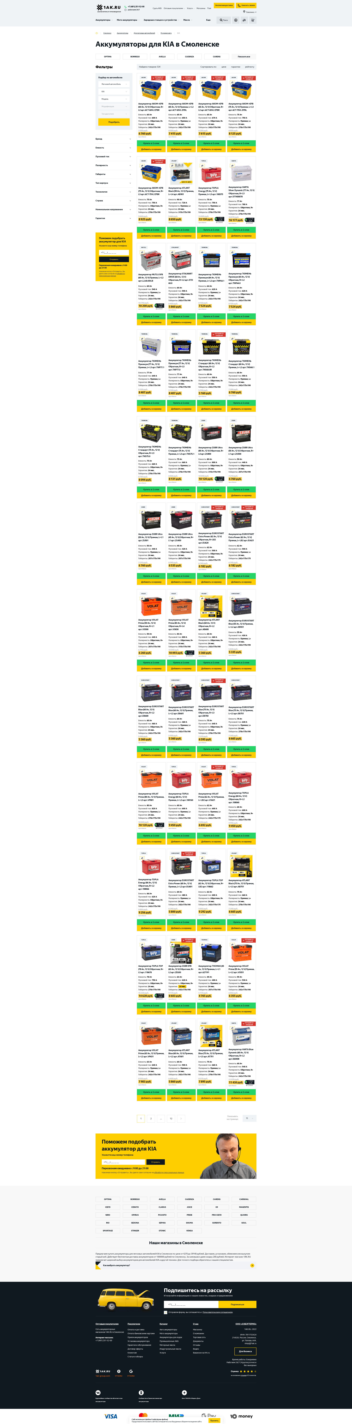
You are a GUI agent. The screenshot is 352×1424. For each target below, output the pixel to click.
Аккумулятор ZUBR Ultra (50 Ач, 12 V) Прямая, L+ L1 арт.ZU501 (150, 537)
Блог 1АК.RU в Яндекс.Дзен (191, 1398)
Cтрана (99, 200)
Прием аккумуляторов (138, 1337)
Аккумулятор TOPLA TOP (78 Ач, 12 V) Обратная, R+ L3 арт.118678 (150, 969)
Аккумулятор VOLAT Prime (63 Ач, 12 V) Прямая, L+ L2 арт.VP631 (151, 1053)
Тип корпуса (102, 183)
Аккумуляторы (103, 20)
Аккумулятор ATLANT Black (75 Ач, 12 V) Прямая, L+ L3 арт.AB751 (241, 883)
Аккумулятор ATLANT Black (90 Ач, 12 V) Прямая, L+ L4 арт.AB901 (181, 191)
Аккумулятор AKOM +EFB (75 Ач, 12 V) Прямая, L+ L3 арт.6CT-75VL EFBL (241, 107)
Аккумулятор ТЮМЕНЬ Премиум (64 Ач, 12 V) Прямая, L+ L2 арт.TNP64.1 (211, 277)
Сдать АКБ (157, 8)
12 (171, 1118)
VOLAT (143, 594)
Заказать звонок (248, 5)
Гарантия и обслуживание (139, 1345)
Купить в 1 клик (151, 143)
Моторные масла (167, 1345)
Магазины (201, 8)
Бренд (99, 139)
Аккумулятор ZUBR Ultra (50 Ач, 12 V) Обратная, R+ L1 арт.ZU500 (241, 450)
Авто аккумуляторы (168, 1329)
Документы (198, 1341)
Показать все (244, 57)
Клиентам (132, 1353)
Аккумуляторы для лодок (171, 1337)
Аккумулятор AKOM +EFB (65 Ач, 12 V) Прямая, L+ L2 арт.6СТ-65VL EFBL (180, 107)
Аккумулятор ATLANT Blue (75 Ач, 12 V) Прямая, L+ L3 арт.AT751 (210, 1053)
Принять (214, 1420)
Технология (101, 192)
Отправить (114, 259)
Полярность (102, 165)
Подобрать (114, 122)
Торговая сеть (199, 1337)
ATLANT (174, 161)
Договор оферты (135, 1349)
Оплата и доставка (136, 1329)
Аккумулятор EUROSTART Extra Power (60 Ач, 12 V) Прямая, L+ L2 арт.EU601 (181, 883)
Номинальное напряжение (109, 209)
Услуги (163, 1353)
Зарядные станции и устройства (160, 20)
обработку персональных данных (112, 275)
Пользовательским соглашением (218, 1312)
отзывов (243, 1375)
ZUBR (203, 420)
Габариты (100, 174)
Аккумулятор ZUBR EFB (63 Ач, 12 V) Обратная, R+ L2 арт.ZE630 (180, 969)
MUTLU (143, 247)
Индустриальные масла (170, 1349)
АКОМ (143, 77)
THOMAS (204, 940)
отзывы (118, 1376)
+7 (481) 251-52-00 (136, 6)
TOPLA (203, 161)
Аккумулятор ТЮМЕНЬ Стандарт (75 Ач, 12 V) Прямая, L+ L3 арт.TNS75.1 (181, 450)
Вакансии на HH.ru (201, 1353)
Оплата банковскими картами (141, 1333)
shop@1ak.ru (250, 1343)
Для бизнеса (245, 1351)
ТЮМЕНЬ (204, 247)
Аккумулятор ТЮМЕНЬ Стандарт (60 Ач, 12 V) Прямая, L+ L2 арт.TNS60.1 (241, 364)
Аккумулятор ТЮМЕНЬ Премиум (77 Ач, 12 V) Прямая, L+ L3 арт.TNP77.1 (151, 364)
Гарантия (100, 218)
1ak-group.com (103, 1376)
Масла (186, 20)
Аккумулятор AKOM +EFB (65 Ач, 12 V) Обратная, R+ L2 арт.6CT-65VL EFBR (210, 107)
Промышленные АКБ (169, 1341)
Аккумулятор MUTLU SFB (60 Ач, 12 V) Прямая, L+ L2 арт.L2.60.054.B (150, 277)
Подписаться (237, 1304)
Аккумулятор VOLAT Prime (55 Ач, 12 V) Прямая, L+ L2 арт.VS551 (241, 969)
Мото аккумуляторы (127, 20)
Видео (196, 1349)
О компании (198, 1333)
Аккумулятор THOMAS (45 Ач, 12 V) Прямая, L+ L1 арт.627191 (211, 969)
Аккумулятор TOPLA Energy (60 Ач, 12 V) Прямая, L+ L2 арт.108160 (180, 797)
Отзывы (196, 1345)
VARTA (234, 161)
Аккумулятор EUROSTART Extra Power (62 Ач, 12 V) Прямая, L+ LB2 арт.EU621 (241, 537)
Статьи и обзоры (135, 1357)
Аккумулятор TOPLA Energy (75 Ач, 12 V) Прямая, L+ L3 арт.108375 (210, 191)
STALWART (175, 247)
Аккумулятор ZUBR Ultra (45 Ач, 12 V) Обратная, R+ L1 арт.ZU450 (180, 537)
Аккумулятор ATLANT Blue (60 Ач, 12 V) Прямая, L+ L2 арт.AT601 (180, 1053)
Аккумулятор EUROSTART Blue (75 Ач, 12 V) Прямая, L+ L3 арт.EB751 (241, 710)
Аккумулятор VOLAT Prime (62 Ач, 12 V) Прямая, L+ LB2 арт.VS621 (211, 797)
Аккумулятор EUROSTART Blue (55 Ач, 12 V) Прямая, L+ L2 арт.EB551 (241, 623)
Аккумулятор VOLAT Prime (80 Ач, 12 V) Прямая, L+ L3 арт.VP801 (151, 797)
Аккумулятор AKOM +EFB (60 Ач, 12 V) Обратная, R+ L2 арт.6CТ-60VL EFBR (150, 107)
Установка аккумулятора (138, 1341)
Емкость (100, 147)
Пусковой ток (102, 156)
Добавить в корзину (151, 149)
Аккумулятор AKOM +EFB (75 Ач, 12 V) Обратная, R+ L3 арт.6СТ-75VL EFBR (150, 191)
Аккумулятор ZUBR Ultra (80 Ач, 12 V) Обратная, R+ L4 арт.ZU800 (210, 450)
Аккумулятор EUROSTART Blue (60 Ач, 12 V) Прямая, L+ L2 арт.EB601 (181, 710)
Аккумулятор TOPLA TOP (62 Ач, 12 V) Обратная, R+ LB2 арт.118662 (210, 883)
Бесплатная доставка (224, 5)
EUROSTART (205, 507)
